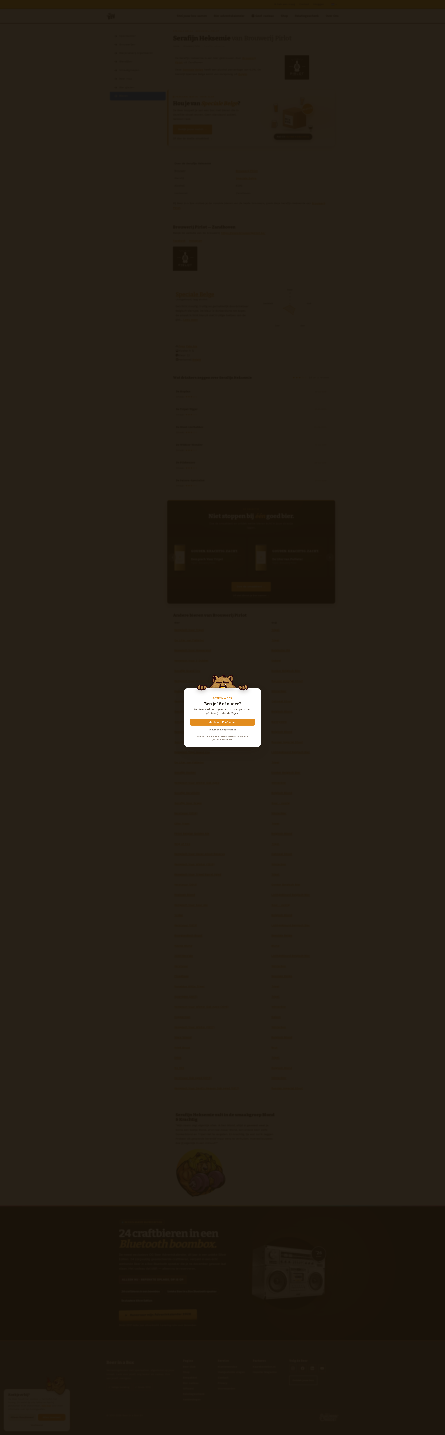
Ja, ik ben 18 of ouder (222, 722)
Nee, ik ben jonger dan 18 (222, 729)
